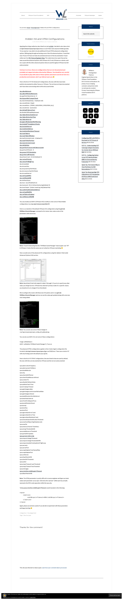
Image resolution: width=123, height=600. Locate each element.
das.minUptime (24, 145)
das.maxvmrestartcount (27, 143)
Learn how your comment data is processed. (54, 567)
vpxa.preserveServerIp (27, 436)
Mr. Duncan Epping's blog (37, 58)
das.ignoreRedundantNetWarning (30, 122)
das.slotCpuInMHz (25, 175)
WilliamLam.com (61, 14)
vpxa (29, 515)
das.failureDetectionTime (28, 117)
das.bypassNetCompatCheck (29, 98)
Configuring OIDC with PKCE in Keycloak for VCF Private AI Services (91, 140)
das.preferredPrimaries (27, 154)
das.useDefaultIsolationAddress (30, 189)
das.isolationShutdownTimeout (29, 131)
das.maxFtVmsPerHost (27, 140)
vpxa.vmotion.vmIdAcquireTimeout (31, 471)
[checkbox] (4, 595)
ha (27, 515)
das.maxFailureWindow (27, 136)
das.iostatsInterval (26, 126)
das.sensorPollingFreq (27, 161)
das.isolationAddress (26, 129)
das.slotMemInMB (25, 178)
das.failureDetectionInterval (28, 114)
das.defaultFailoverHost (27, 110)
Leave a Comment (52, 41)
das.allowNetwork (25, 91)
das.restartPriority (26, 159)
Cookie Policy (33, 597)
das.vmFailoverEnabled (27, 194)
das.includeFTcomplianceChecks (30, 124)
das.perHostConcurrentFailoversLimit (32, 147)
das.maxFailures (25, 133)
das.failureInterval (25, 119)
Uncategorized (31, 513)
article (51, 46)
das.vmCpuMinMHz (26, 192)
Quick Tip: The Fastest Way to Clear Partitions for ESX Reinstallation (91, 167)
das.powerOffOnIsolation (28, 152)
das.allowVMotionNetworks (28, 93)
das (25, 515)
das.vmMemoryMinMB (27, 197)
